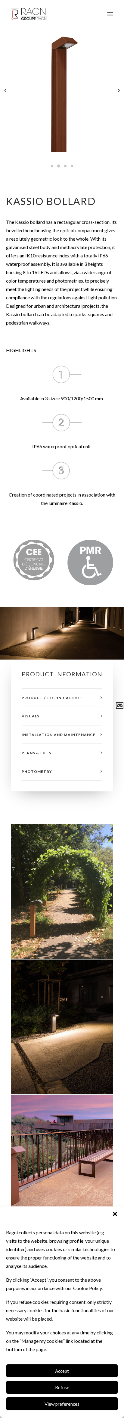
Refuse (62, 1387)
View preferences (62, 1404)
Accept (62, 1371)
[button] (115, 1214)
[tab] (62, 698)
